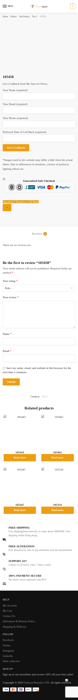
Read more (20, 457)
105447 (19, 504)
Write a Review (11, 661)
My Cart (7, 610)
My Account (10, 605)
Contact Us (9, 616)
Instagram (8, 650)
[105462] (57, 431)
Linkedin (8, 655)
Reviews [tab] (39, 233)
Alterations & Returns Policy (19, 621)
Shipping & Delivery (14, 626)
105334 (57, 504)
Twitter (7, 645)
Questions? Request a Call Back (21, 201)
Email (7, 351)
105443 (19, 452)
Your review (11, 297)
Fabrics (13, 16)
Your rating (10, 281)
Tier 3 (34, 16)
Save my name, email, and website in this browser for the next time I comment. (37, 370)
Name (7, 333)
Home (5, 16)
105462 (57, 452)
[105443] (20, 431)
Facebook (8, 640)
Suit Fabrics (24, 16)
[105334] (57, 483)
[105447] (20, 483)
